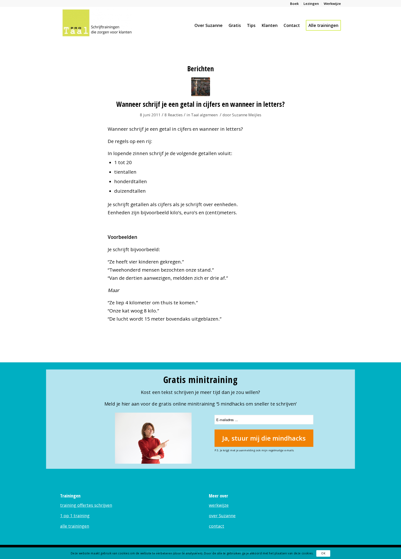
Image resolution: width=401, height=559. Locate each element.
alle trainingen (74, 526)
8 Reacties (174, 114)
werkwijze (219, 505)
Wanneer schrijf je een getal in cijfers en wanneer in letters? (200, 104)
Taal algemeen (204, 114)
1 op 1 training (75, 515)
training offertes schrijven (86, 505)
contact (216, 526)
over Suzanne (222, 515)
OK (323, 553)
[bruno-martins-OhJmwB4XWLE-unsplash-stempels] (200, 86)
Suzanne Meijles (246, 114)
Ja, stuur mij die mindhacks (264, 438)
